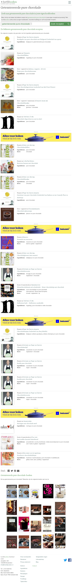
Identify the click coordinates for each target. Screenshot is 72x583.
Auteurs (22, 566)
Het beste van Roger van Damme (32, 269)
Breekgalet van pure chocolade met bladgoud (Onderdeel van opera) (39, 39)
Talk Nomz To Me (28, 117)
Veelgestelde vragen (41, 557)
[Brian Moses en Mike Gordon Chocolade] (36, 498)
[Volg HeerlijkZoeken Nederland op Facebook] (69, 560)
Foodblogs (23, 579)
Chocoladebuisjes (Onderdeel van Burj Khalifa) (32, 331)
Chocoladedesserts (34, 209)
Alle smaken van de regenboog (31, 453)
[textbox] (33, 24)
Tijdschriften (23, 581)
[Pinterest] (15, 470)
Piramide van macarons (24, 239)
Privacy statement (25, 562)
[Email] (18, 470)
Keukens (22, 571)
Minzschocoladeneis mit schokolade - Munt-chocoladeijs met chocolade (40, 287)
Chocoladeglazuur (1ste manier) (27, 255)
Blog (37, 562)
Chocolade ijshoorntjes (24, 211)
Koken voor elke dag (28, 145)
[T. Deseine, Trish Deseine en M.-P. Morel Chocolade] (60, 532)
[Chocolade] (24, 515)
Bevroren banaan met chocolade (27, 163)
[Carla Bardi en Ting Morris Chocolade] (24, 548)
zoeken (10, 2)
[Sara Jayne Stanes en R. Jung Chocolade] (36, 515)
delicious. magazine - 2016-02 (37, 69)
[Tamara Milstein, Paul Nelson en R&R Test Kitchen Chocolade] (24, 532)
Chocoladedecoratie (23, 271)
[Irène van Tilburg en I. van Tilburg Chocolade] (48, 515)
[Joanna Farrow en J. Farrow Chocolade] (12, 515)
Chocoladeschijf (22, 347)
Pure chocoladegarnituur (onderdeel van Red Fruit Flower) (36, 87)
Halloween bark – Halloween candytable (30, 303)
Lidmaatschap (40, 559)
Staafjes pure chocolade (24, 379)
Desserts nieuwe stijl (42, 101)
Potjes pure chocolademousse (26, 71)
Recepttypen (23, 573)
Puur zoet (34, 437)
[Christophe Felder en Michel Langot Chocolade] (48, 498)
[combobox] (25, 23)
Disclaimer (23, 559)
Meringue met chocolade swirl (27, 423)
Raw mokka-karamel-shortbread (27, 439)
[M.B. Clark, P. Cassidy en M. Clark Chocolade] (36, 548)
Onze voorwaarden (25, 557)
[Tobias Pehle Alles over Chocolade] (36, 532)
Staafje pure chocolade (24, 363)
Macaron (25, 237)
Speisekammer (36, 285)
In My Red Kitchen (29, 161)
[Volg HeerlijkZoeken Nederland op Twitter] (65, 560)
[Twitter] (12, 470)
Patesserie (27, 53)
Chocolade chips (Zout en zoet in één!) (29, 119)
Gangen (22, 576)
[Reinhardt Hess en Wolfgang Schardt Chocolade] (12, 548)
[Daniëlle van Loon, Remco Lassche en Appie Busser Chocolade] (60, 515)
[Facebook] (8, 470)
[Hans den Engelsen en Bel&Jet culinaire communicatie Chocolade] (60, 548)
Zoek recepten (57, 24)
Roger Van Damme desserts (31, 37)
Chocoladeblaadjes (23, 103)
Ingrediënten (23, 568)
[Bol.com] (36, 141)
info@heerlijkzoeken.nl (7, 565)
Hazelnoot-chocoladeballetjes (26, 455)
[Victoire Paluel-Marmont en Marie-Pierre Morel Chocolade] (12, 532)
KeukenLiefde (27, 421)
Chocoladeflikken (23, 55)
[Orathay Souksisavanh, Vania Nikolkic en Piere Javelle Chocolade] (12, 498)
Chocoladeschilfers (23, 147)
